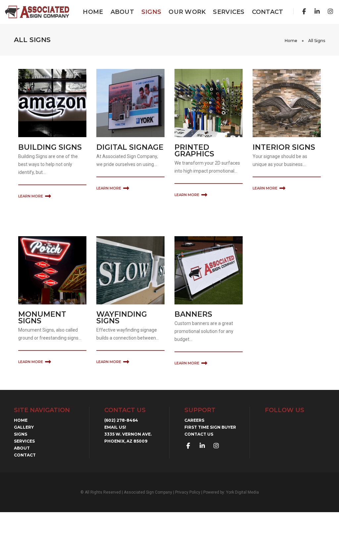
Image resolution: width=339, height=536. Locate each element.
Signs (151, 12)
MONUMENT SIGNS (42, 317)
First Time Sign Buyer (210, 427)
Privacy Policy (187, 492)
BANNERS (193, 314)
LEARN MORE (30, 196)
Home (93, 12)
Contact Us (198, 434)
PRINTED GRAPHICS (194, 150)
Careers (194, 420)
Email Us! (115, 427)
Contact (267, 12)
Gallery (24, 427)
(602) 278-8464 (121, 420)
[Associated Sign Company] (37, 11)
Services (228, 12)
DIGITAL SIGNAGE (130, 147)
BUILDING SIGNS (50, 147)
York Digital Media (242, 492)
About (122, 12)
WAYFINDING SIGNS (121, 317)
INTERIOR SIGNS (284, 147)
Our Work (187, 12)
